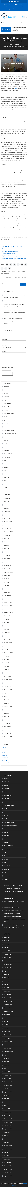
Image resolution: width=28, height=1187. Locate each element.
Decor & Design (8, 403)
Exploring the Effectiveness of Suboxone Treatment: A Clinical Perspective (21, 277)
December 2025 (8, 521)
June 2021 (6, 700)
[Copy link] (9, 268)
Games (6, 423)
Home (3, 750)
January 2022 (7, 676)
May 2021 (6, 703)
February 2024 (7, 595)
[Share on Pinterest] (21, 264)
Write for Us (5, 760)
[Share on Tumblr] (2, 268)
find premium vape (10, 271)
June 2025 (6, 542)
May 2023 (6, 626)
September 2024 (8, 572)
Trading (6, 487)
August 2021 (7, 693)
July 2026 (6, 501)
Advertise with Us (7, 763)
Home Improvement (9, 430)
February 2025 (7, 555)
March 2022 (7, 669)
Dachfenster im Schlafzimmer (11, 301)
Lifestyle (6, 440)
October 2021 (7, 686)
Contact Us (5, 747)
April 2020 (6, 716)
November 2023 (8, 605)
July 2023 (6, 619)
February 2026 (7, 515)
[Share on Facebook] (7, 264)
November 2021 (8, 683)
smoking (18, 271)
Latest (3, 752)
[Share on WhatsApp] (18, 264)
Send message (7, 373)
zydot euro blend (18, 4)
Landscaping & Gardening (10, 433)
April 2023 (6, 629)
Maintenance (7, 447)
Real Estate (7, 464)
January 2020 (7, 726)
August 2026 (7, 498)
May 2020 (6, 713)
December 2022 (8, 642)
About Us (4, 755)
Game (5, 420)
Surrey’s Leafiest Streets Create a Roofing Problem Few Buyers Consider (14, 296)
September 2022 (8, 653)
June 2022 (6, 659)
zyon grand (8, 4)
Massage (6, 450)
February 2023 (7, 636)
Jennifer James (17, 61)
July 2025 (6, 538)
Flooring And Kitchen (9, 413)
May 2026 (6, 508)
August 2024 (7, 575)
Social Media (7, 474)
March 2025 (7, 552)
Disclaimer (5, 758)
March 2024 (7, 592)
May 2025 (6, 545)
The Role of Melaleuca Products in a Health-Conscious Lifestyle (8, 277)
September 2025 (8, 532)
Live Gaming (7, 443)
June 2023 (6, 622)
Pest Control (7, 457)
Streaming (6, 477)
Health (5, 427)
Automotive (7, 390)
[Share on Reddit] (25, 264)
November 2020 (8, 710)
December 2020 (8, 706)
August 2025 (7, 535)
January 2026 (7, 518)
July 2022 (6, 656)
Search (23, 23)
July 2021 (6, 696)
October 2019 (7, 733)
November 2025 (8, 525)
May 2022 (6, 663)
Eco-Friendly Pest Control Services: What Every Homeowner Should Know (14, 305)
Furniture (6, 417)
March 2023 (7, 632)
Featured (6, 58)
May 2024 (6, 585)
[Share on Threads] (5, 268)
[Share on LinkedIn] (14, 264)
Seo (5, 470)
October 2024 (7, 569)
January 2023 (7, 639)
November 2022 (8, 646)
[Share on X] (10, 264)
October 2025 (7, 528)
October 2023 (7, 609)
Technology (7, 484)
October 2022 (7, 649)
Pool (5, 460)
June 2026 (6, 505)
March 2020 (7, 720)
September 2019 (8, 737)
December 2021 (8, 679)
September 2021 (8, 689)
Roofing (6, 467)
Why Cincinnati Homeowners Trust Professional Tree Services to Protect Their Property (14, 312)
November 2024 (8, 565)
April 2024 (6, 589)
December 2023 (8, 602)
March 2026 (7, 511)
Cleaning (6, 396)
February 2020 (7, 723)
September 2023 (8, 612)
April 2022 (6, 666)
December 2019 (8, 730)
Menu (4, 23)
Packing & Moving (8, 454)
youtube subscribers (19, 7)
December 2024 (8, 562)
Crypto (5, 400)
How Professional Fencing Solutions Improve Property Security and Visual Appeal (13, 321)
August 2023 (7, 616)
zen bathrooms (7, 7)
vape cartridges (5, 273)
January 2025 (7, 558)
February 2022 (7, 673)
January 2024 (7, 599)
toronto (23, 271)
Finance (6, 410)
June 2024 (6, 582)
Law (5, 437)
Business (6, 393)
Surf (5, 480)
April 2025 (6, 548)
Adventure (6, 386)
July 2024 (6, 579)
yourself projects (14, 9)
